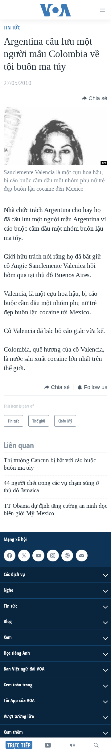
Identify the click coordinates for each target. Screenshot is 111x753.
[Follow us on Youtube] (38, 555)
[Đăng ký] (82, 555)
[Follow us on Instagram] (53, 555)
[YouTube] (48, 745)
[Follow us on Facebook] (9, 555)
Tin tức (12, 27)
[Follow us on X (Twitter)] (24, 555)
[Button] (94, 98)
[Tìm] (96, 745)
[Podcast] (67, 555)
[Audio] (72, 745)
